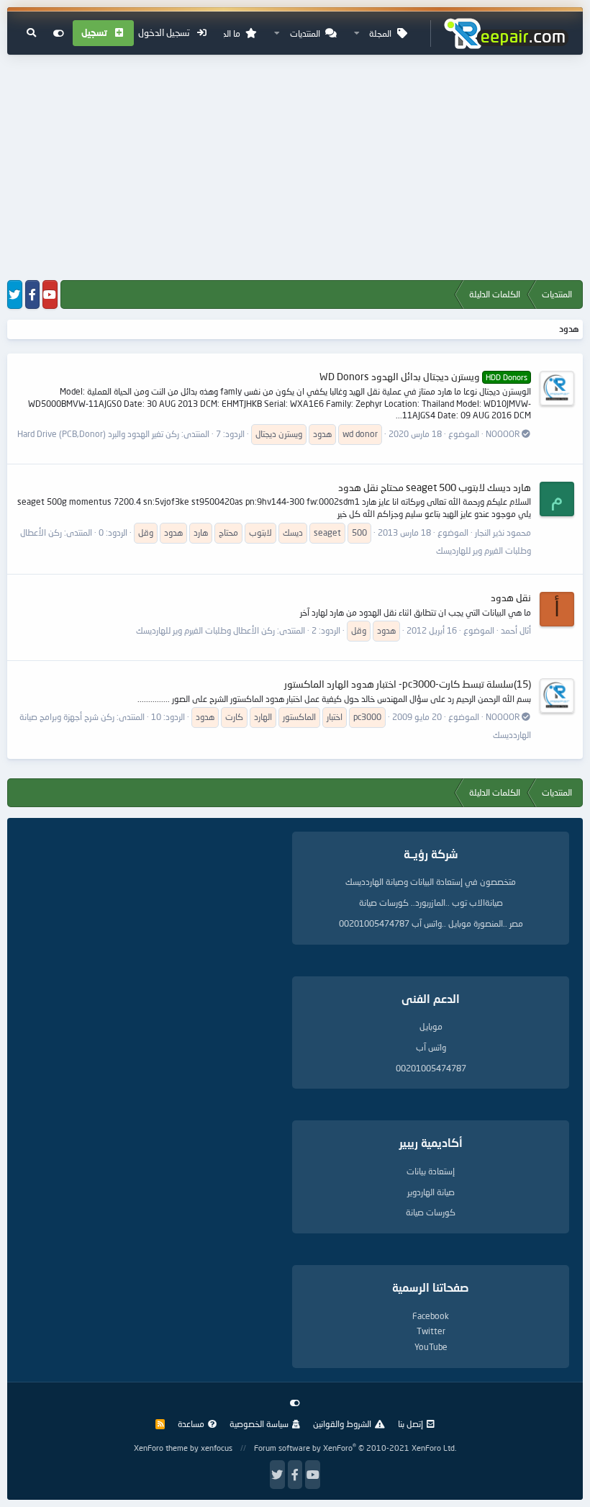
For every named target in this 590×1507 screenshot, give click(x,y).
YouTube (431, 1346)
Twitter (431, 1331)
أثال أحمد (516, 630)
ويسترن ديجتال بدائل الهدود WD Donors (423, 376)
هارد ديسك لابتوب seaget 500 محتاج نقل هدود (434, 487)
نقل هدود (511, 597)
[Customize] (59, 33)
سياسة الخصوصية (259, 1423)
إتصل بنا (410, 1423)
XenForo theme (161, 1447)
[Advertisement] (295, 168)
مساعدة (191, 1423)
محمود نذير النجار (503, 532)
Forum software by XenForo (355, 1447)
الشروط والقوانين (342, 1423)
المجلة (380, 33)
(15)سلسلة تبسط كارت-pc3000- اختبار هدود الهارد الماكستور (407, 684)
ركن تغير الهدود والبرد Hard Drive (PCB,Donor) (98, 433)
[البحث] (31, 33)
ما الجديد (225, 33)
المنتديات (305, 33)
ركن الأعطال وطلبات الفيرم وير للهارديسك (205, 630)
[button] (357, 33)
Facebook (430, 1315)
